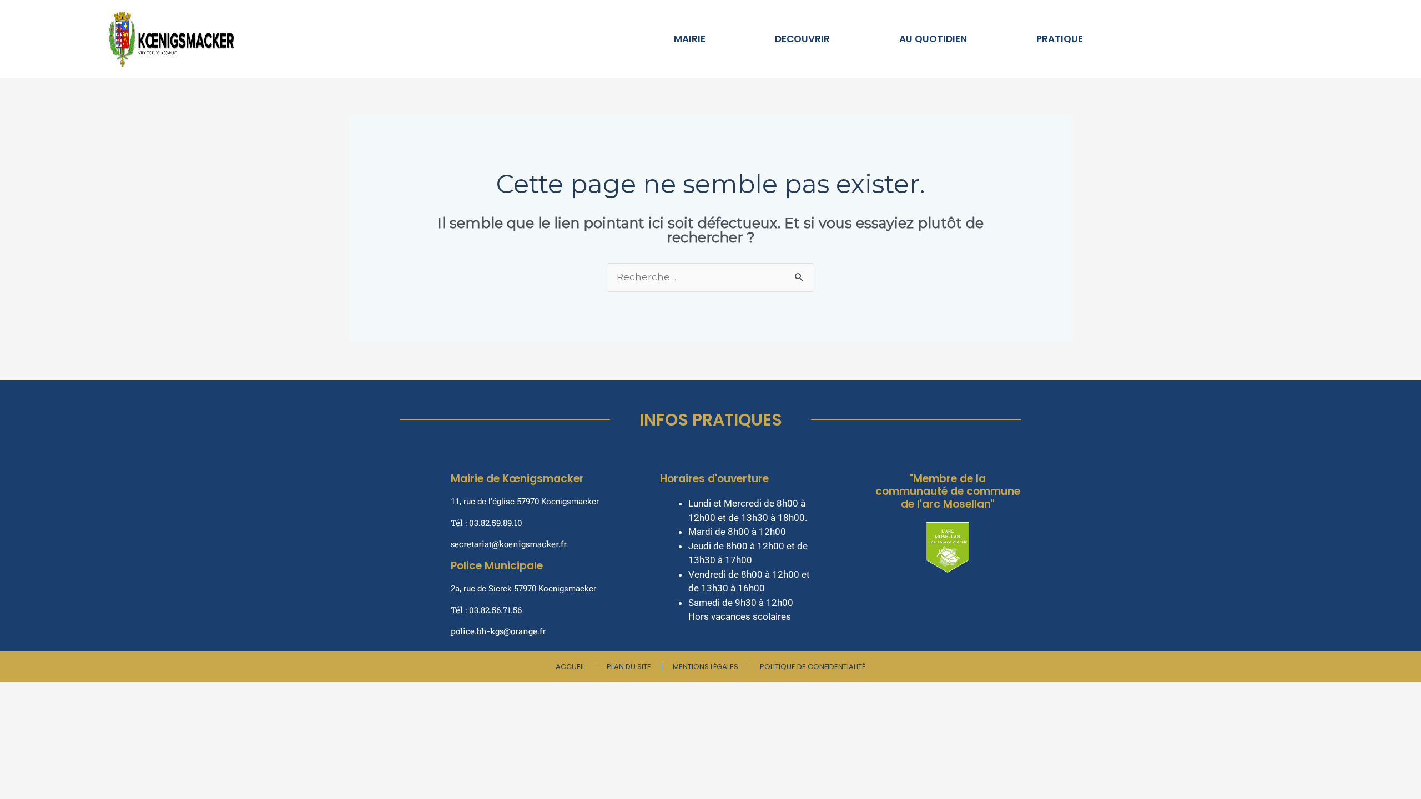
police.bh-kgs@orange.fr (498, 630)
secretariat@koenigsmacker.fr (509, 543)
